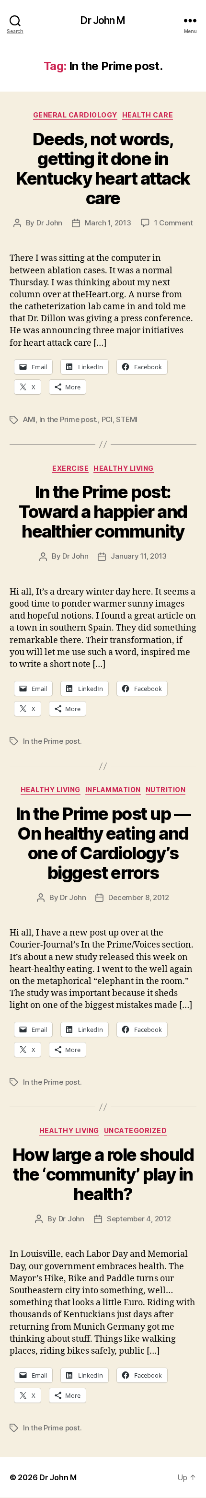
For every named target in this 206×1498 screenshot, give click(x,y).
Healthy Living (123, 468)
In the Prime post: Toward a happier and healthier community (103, 511)
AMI (29, 419)
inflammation (113, 789)
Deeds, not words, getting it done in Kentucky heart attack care (103, 169)
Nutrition (166, 789)
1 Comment (173, 222)
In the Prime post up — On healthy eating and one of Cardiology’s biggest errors (103, 843)
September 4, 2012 (139, 1218)
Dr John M (102, 20)
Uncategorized (135, 1130)
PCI (107, 419)
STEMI (126, 419)
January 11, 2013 (139, 556)
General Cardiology (75, 115)
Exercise (70, 468)
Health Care (147, 115)
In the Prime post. (68, 419)
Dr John (49, 222)
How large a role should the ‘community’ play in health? (103, 1174)
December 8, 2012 (138, 897)
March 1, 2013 (108, 222)
